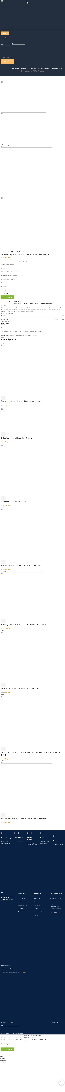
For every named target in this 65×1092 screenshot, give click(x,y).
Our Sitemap (21, 908)
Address (36, 908)
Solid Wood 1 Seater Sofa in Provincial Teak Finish (24, 818)
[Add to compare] (12, 398)
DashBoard (37, 898)
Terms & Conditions (23, 905)
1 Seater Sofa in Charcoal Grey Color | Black (21, 401)
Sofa (12, 251)
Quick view (8, 398)
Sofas (7, 251)
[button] (3, 398)
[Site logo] (14, 12)
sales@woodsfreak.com (56, 908)
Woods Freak (9, 1033)
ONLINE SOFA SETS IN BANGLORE (27, 335)
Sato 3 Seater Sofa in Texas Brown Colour (20, 688)
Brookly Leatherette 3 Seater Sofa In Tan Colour (23, 624)
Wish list (36, 915)
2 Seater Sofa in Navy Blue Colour (16, 438)
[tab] (17, 304)
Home (2, 251)
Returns (20, 901)
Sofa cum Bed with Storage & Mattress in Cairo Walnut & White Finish (31, 753)
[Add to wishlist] (17, 398)
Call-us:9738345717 (55, 912)
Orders (36, 901)
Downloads (37, 905)
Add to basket (7, 297)
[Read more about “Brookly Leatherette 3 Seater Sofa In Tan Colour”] (3, 621)
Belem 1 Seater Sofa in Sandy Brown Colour (21, 565)
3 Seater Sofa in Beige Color (14, 501)
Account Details (38, 912)
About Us (20, 912)
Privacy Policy (21, 898)
